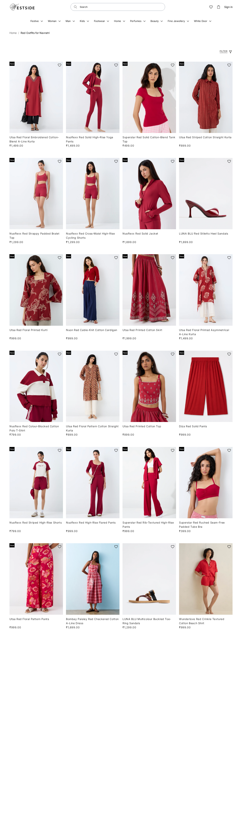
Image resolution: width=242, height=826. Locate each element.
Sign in (228, 7)
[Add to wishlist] (59, 65)
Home (13, 32)
